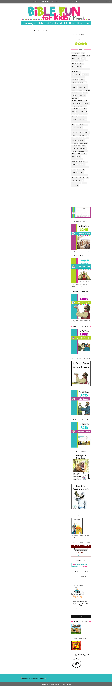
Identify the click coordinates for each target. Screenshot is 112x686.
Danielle (74, 84)
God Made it (86, 103)
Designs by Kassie (66, 684)
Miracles (81, 135)
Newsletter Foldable (78, 140)
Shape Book (75, 164)
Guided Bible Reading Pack (79, 106)
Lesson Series (44, 1)
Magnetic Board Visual (82, 132)
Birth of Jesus (76, 69)
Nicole (81, 143)
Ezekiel (85, 92)
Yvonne (84, 183)
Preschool (83, 148)
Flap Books (75, 98)
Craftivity (75, 79)
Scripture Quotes (77, 161)
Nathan (79, 137)
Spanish (74, 169)
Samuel (74, 156)
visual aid (74, 180)
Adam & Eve (75, 55)
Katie (73, 122)
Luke (73, 132)
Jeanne (74, 114)
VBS (63, 1)
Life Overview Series (77, 130)
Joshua (79, 119)
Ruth (79, 153)
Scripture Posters (77, 159)
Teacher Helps (83, 175)
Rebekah (74, 153)
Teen (73, 177)
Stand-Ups (75, 172)
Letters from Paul (77, 127)
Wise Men (81, 180)
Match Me (74, 135)
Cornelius (81, 77)
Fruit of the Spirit (77, 100)
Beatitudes (81, 61)
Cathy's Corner (76, 74)
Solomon (74, 167)
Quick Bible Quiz (82, 151)
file (73, 95)
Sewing (85, 161)
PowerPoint (75, 148)
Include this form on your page (81, 555)
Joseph (74, 119)
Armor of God (76, 58)
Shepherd (82, 164)
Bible (86, 61)
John (86, 114)
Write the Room (76, 183)
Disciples (74, 87)
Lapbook (78, 124)
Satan (78, 156)
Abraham (77, 53)
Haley (73, 108)
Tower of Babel (80, 177)
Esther (88, 90)
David (79, 84)
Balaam (83, 58)
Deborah (84, 84)
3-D (73, 53)
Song (79, 167)
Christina (74, 77)
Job (82, 114)
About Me (70, 1)
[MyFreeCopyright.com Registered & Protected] (33, 678)
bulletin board (76, 71)
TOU (77, 1)
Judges (85, 119)
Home (35, 1)
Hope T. (85, 108)
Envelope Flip (80, 90)
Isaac (73, 111)
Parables (74, 145)
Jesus (78, 114)
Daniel (84, 82)
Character (85, 74)
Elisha (73, 90)
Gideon (79, 103)
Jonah (84, 116)
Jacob (78, 111)
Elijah (85, 87)
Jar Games (84, 111)
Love (86, 130)
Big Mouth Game (76, 66)
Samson (84, 153)
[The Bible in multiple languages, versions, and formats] (81, 554)
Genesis (74, 103)
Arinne (88, 55)
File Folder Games (80, 95)
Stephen (81, 172)
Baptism (74, 61)
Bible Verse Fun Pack (78, 63)
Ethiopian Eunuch (77, 92)
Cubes (79, 82)
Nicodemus (75, 143)
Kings (73, 124)
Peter (83, 145)
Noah (85, 143)
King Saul (86, 122)
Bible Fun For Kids (50, 684)
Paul (79, 145)
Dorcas (80, 87)
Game (85, 100)
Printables (55, 1)
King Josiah (79, 122)
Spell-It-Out (80, 169)
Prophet (74, 151)
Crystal (74, 82)
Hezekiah (78, 108)
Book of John (85, 69)
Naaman (74, 137)
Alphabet (82, 55)
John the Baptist (76, 116)
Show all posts (51, 30)
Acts (82, 53)
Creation (81, 79)
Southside (85, 167)
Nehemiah (85, 137)
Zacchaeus (75, 185)
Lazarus (84, 124)
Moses (86, 135)
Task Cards (75, 175)
